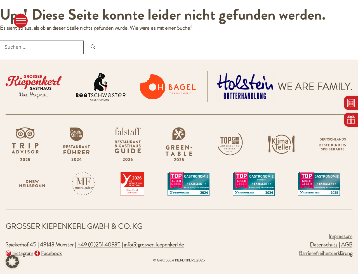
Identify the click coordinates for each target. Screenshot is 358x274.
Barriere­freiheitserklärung (325, 253)
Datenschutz (324, 244)
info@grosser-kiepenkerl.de (154, 244)
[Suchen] (93, 47)
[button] (12, 261)
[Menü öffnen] (21, 21)
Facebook (51, 253)
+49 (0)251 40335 (99, 244)
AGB (346, 244)
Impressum (340, 236)
